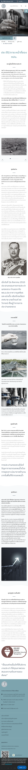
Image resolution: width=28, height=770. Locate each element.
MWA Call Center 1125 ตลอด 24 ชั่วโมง (13, 700)
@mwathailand (18, 755)
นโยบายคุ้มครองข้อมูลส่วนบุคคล (9, 719)
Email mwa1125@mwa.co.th (10, 708)
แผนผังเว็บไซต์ (4, 735)
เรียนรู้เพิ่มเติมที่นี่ (8, 764)
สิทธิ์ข (2, 727)
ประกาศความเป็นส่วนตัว (7, 721)
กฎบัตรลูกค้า (4, 732)
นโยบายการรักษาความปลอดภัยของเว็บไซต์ (11, 724)
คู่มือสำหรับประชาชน (6, 729)
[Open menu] (26, 6)
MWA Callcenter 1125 (8, 1)
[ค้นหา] (21, 6)
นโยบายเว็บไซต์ (5, 716)
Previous (2, 160)
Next (25, 160)
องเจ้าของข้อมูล (8, 727)
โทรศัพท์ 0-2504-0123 (9, 702)
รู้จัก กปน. (19, 42)
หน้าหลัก (3, 42)
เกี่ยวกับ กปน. (11, 42)
